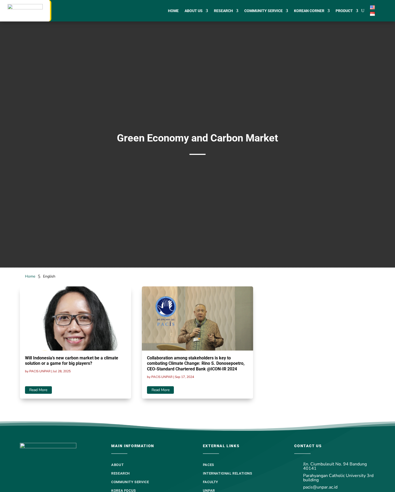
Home (173, 11)
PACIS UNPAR (40, 371)
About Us (194, 11)
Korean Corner (309, 11)
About (117, 465)
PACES (208, 465)
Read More (38, 389)
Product (344, 11)
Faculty (210, 482)
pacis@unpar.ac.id (320, 487)
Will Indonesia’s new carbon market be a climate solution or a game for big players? (71, 360)
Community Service (263, 11)
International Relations (227, 473)
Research (223, 11)
